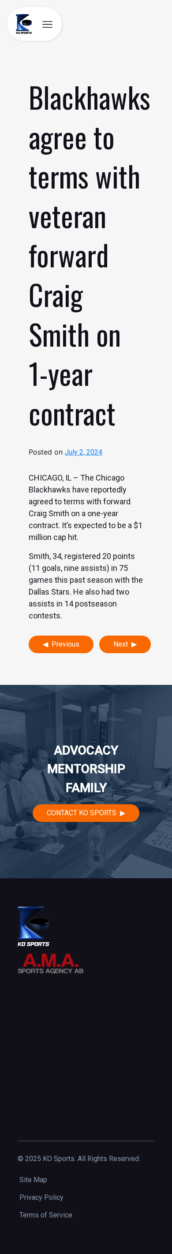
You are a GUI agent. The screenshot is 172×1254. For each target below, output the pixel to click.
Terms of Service (45, 1215)
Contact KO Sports (81, 813)
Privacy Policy (41, 1197)
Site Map (33, 1180)
